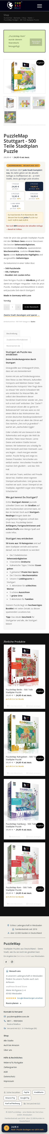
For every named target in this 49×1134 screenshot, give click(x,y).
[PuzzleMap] (20, 5)
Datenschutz (9, 1076)
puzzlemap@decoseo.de (18, 1016)
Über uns (8, 1050)
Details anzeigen (34, 706)
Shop (6, 15)
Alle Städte (8, 1040)
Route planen (12, 1003)
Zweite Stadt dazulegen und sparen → (22, 315)
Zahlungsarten (10, 1067)
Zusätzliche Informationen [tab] (17, 340)
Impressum (9, 1081)
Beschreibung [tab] (12, 333)
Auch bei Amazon (11, 1045)
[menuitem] (39, 5)
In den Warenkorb (32, 307)
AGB (6, 1072)
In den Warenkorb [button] (15, 706)
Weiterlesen (15, 837)
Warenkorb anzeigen (36, 42)
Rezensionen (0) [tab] (13, 346)
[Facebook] (6, 962)
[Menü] (38, 5)
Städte (33, 322)
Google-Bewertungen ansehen (30, 998)
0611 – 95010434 (14, 1021)
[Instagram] (12, 962)
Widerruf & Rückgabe (13, 1062)
